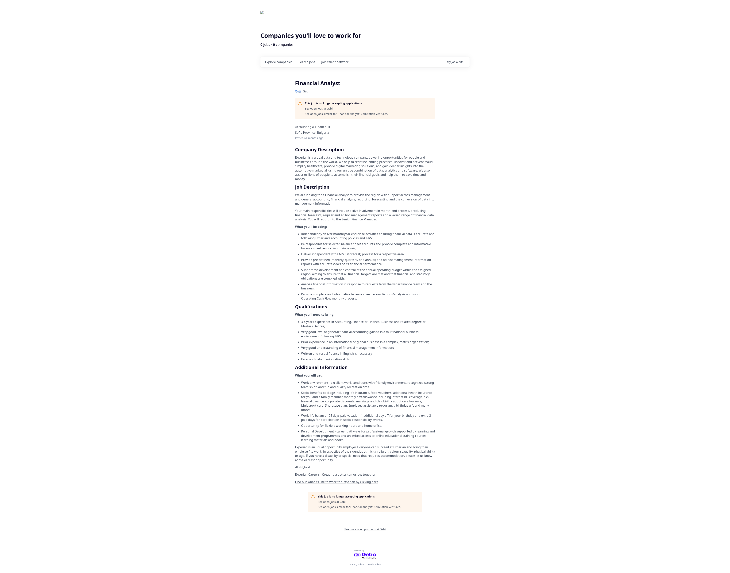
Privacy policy (356, 564)
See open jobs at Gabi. (319, 108)
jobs (306, 62)
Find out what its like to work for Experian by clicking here (336, 482)
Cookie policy (374, 564)
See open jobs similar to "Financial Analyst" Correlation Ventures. (346, 114)
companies (278, 62)
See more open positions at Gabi (365, 529)
